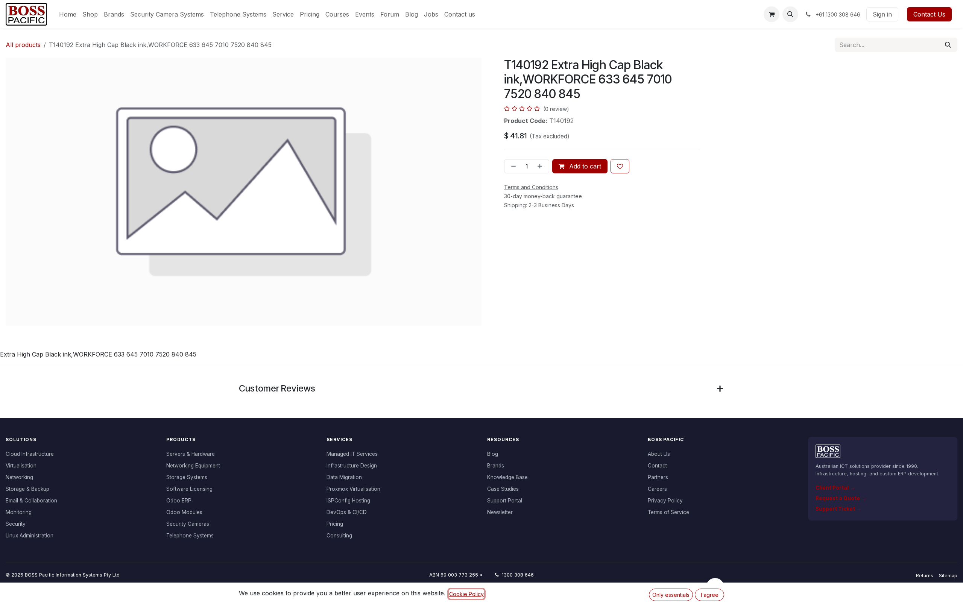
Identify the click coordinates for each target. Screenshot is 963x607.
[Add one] (541, 166)
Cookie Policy (466, 594)
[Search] (948, 45)
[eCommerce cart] (771, 14)
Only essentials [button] (671, 595)
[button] (790, 14)
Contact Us (929, 14)
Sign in (882, 14)
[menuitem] (67, 14)
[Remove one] (511, 166)
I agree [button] (709, 595)
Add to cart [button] (584, 166)
